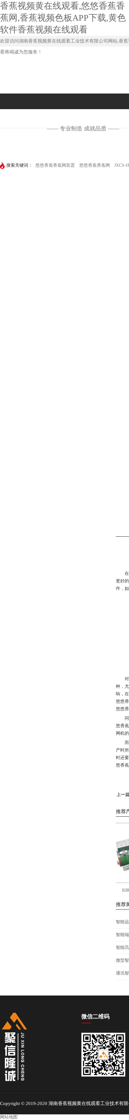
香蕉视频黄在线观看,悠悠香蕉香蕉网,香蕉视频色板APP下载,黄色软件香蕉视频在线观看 (63, 17)
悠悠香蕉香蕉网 (94, 165)
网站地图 (9, 1117)
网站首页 (20, 148)
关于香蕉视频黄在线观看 (80, 148)
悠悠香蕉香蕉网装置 (55, 165)
